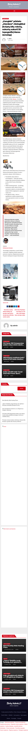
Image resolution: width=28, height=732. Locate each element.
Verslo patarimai (7, 673)
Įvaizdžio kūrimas (18, 726)
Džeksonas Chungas (8, 247)
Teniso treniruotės (10, 728)
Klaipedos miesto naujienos (17, 724)
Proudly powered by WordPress (7, 712)
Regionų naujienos (13, 730)
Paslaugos (19, 718)
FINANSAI (11, 715)
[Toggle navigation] (14, 11)
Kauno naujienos (4, 730)
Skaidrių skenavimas (5, 724)
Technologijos (5, 18)
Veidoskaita (2, 728)
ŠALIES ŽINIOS (4, 715)
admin (10, 38)
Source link (5, 302)
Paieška (4, 384)
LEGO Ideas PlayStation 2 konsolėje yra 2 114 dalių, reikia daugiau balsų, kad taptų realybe (20, 312)
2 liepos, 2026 (7, 664)
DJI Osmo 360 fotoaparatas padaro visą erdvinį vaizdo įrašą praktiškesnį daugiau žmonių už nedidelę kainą (13, 415)
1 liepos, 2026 (7, 694)
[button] (26, 10)
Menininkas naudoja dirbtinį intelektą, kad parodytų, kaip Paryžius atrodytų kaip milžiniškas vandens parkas (8, 313)
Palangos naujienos (23, 730)
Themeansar (24, 712)
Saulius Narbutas (9, 726)
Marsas (14, 99)
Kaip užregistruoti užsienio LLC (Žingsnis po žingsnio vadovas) (13, 677)
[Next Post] (3, 282)
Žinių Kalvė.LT (14, 4)
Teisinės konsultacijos (20, 722)
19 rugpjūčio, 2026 (9, 649)
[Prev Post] (3, 260)
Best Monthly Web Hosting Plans (10, 400)
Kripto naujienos (24, 715)
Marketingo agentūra (9, 722)
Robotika (5, 658)
